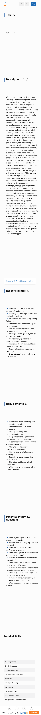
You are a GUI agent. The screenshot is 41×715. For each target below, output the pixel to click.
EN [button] (26, 4)
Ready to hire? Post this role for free (20, 281)
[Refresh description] (22, 79)
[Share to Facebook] (16, 708)
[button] (13, 14)
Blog (33, 4)
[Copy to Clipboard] (9, 708)
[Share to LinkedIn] (31, 708)
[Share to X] (24, 708)
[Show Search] (21, 4)
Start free (34, 713)
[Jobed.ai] (5, 4)
